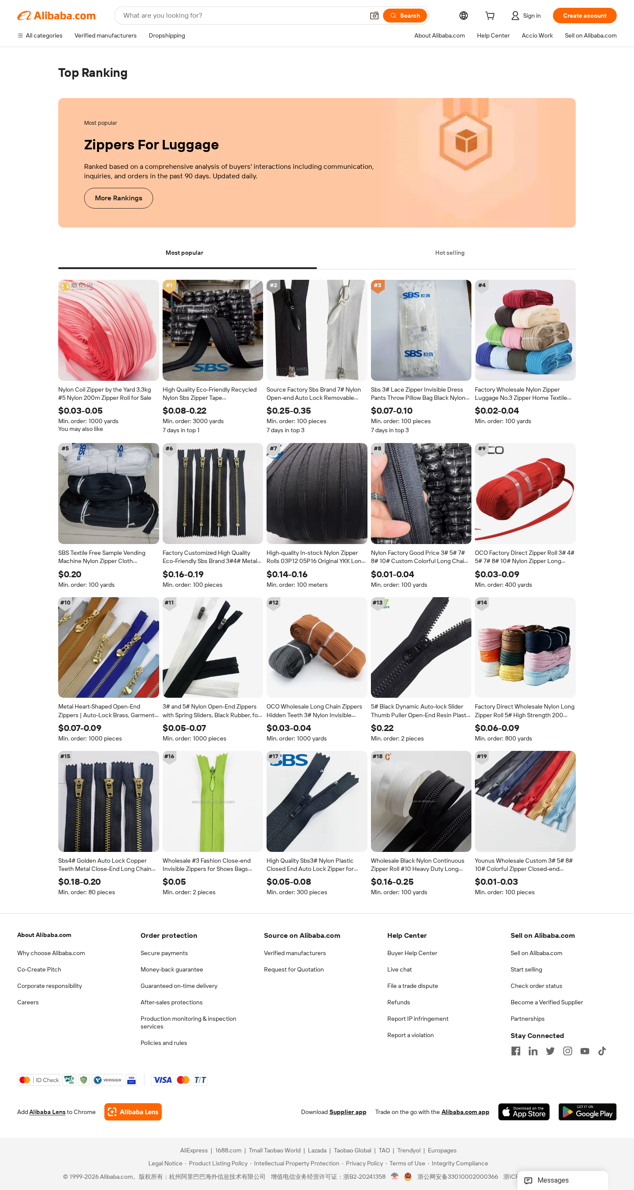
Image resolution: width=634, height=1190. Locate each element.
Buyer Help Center (412, 952)
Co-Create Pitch (39, 969)
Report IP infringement (418, 1018)
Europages (442, 1150)
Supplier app (348, 1112)
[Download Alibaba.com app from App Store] (524, 1112)
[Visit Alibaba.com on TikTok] (602, 1051)
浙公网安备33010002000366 (457, 1177)
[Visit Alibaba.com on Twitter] (550, 1051)
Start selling (526, 969)
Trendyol (409, 1150)
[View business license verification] (395, 1177)
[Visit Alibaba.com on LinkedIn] (533, 1051)
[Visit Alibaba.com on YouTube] (585, 1051)
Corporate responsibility (49, 985)
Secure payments (164, 952)
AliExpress (194, 1150)
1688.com (228, 1150)
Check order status (536, 985)
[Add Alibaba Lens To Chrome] (133, 1112)
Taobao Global (352, 1150)
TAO (384, 1150)
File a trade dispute (412, 985)
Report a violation (410, 1035)
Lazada (317, 1150)
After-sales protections (172, 1002)
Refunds (398, 1002)
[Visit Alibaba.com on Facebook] (516, 1051)
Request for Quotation (294, 969)
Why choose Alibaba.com (51, 952)
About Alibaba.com (44, 934)
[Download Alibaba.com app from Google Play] (588, 1112)
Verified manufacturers (295, 952)
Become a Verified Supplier (547, 1002)
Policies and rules (164, 1042)
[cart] (491, 16)
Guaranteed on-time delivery (179, 985)
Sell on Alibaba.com (536, 952)
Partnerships (528, 1018)
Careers (28, 1002)
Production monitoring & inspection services (188, 1022)
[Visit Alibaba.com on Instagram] (567, 1051)
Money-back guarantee (172, 969)
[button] (374, 15)
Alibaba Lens (47, 1112)
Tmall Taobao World (275, 1150)
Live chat (399, 969)
